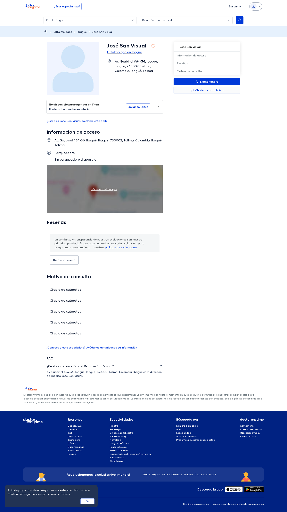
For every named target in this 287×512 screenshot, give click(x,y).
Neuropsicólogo (118, 436)
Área (179, 429)
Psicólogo (115, 429)
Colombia (176, 474)
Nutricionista (117, 457)
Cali (70, 432)
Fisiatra (114, 425)
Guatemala (201, 474)
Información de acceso (191, 55)
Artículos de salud (186, 436)
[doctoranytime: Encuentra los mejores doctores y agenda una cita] (46, 31)
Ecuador (188, 474)
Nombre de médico (187, 425)
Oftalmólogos (63, 32)
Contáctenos (247, 425)
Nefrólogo (115, 439)
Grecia (146, 474)
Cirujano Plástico (119, 443)
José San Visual (102, 32)
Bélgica (156, 474)
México (166, 474)
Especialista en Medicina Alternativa (130, 453)
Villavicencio (75, 450)
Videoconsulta (248, 436)
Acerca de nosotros (251, 429)
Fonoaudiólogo (118, 446)
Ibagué (82, 32)
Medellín (73, 429)
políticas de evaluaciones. (121, 247)
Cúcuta (72, 443)
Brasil (212, 474)
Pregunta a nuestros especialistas (195, 439)
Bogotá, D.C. (75, 425)
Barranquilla (75, 436)
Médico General (119, 450)
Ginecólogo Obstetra (122, 432)
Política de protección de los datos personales (238, 503)
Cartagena (74, 439)
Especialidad (183, 432)
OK (88, 501)
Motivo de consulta (189, 71)
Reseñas (182, 63)
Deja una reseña (64, 260)
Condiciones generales (196, 503)
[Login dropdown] (255, 6)
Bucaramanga (76, 446)
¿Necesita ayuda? (250, 432)
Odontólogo (116, 460)
